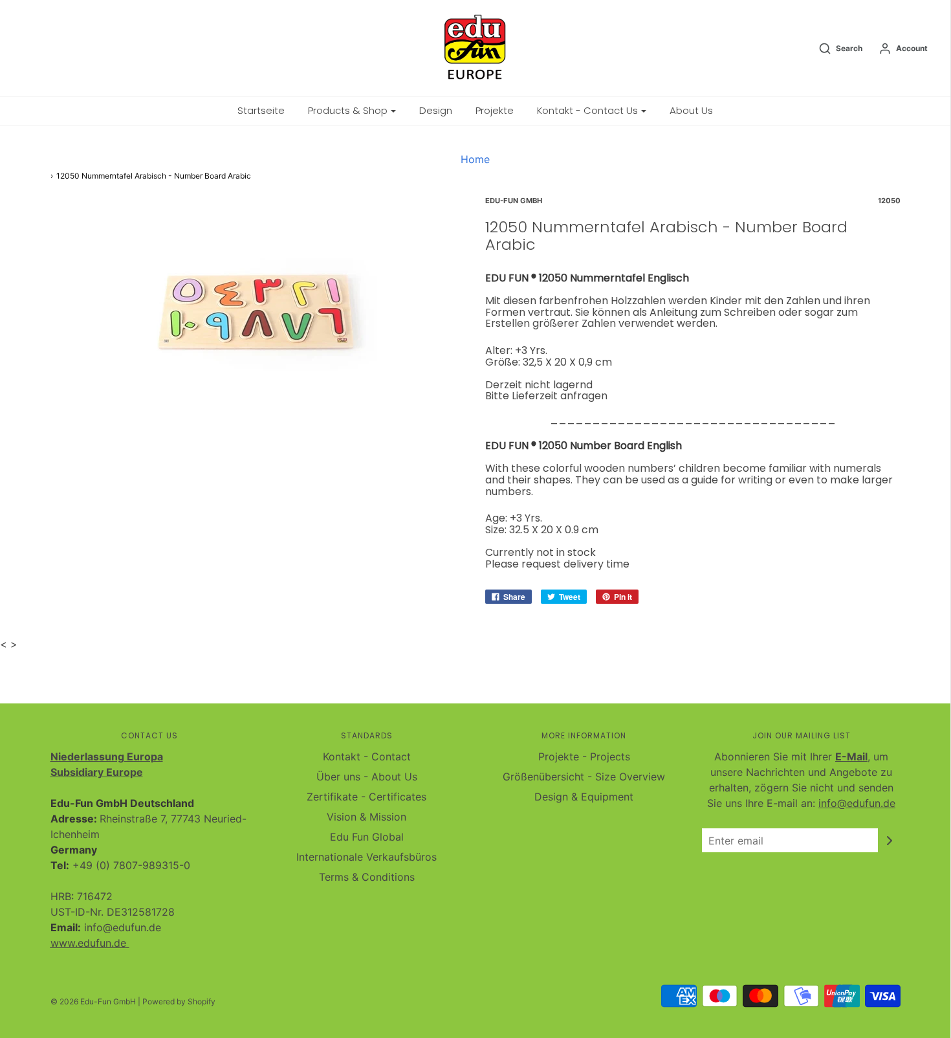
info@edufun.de (856, 803)
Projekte (495, 110)
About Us (691, 110)
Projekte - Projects (584, 756)
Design (435, 110)
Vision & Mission (366, 816)
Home (475, 159)
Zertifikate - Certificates (366, 796)
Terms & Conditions (367, 876)
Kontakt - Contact (367, 756)
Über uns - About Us (366, 776)
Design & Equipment (583, 796)
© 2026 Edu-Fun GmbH (93, 1001)
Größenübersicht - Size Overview (584, 776)
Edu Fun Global (367, 836)
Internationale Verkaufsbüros (366, 856)
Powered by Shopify (178, 1001)
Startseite (261, 110)
